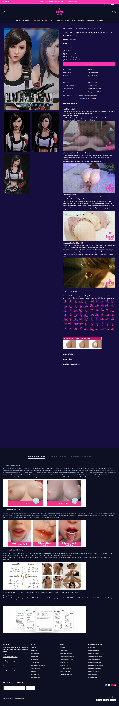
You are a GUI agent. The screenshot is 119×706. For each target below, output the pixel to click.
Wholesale (33, 671)
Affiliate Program (35, 668)
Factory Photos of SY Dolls (66, 659)
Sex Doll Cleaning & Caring (94, 662)
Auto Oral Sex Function (94, 659)
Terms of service (35, 662)
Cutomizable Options (93, 650)
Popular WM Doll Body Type (95, 671)
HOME (18, 20)
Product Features (92, 647)
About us (33, 647)
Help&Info (81, 20)
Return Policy (34, 656)
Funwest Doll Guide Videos (66, 674)
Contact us (100, 20)
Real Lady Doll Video (65, 671)
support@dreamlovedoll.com (10, 656)
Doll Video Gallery (64, 662)
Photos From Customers (66, 653)
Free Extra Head (35, 674)
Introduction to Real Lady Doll (95, 665)
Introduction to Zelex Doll (94, 668)
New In (52, 20)
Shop (73, 20)
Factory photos (64, 650)
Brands (67, 20)
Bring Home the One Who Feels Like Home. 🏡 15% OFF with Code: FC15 (59, 1)
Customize (59, 20)
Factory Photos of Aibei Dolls (67, 656)
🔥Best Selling (27, 20)
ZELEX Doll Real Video (65, 668)
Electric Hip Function (93, 653)
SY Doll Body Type (92, 674)
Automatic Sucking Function (95, 656)
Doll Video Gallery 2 (64, 665)
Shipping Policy (35, 653)
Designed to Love (35, 677)
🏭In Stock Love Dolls (40, 20)
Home (64, 28)
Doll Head (62, 647)
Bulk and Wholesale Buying (38, 665)
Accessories (90, 20)
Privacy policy (34, 659)
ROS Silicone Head (92, 677)
